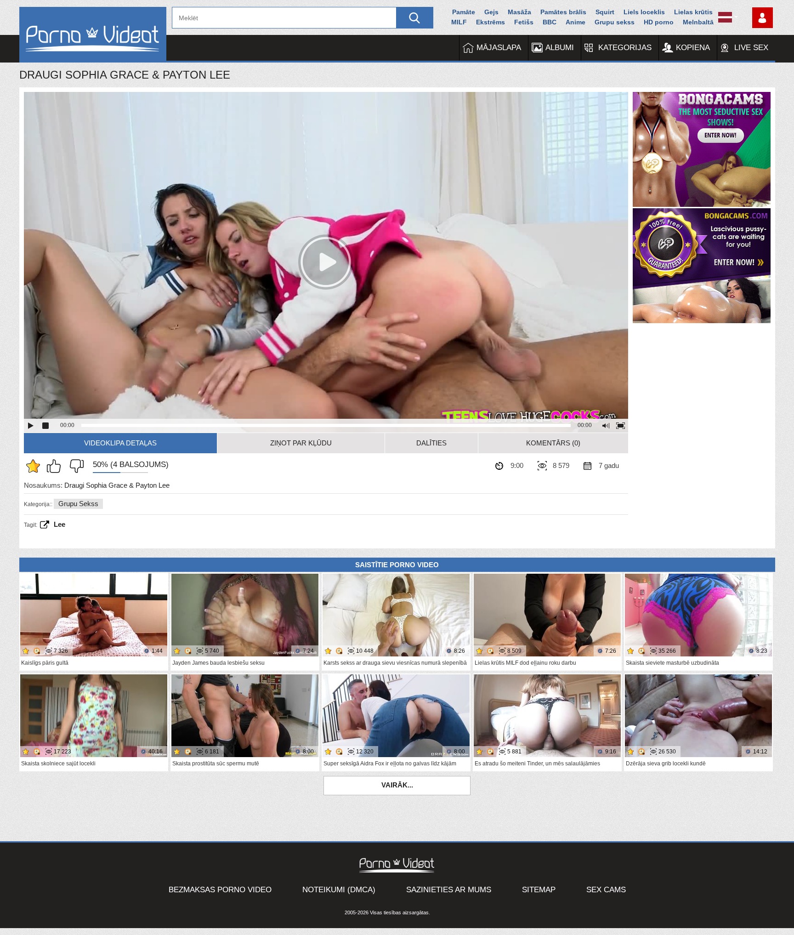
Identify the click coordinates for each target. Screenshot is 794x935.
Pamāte (463, 12)
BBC (549, 22)
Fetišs (523, 22)
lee (59, 524)
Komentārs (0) (553, 443)
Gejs (491, 12)
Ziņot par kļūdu (301, 443)
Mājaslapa (498, 47)
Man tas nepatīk (74, 466)
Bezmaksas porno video (220, 889)
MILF (459, 22)
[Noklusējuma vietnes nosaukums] (92, 35)
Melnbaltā (698, 22)
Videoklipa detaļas (120, 443)
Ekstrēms (490, 22)
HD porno (659, 22)
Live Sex (751, 47)
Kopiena (693, 47)
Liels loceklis (644, 12)
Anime (575, 22)
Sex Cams (606, 889)
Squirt (605, 12)
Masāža (519, 12)
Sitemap (539, 889)
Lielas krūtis (693, 12)
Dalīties (431, 443)
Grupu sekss (615, 22)
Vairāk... (397, 785)
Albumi (559, 47)
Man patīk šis (56, 466)
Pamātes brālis (563, 12)
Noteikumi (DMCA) (338, 889)
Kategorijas (625, 47)
